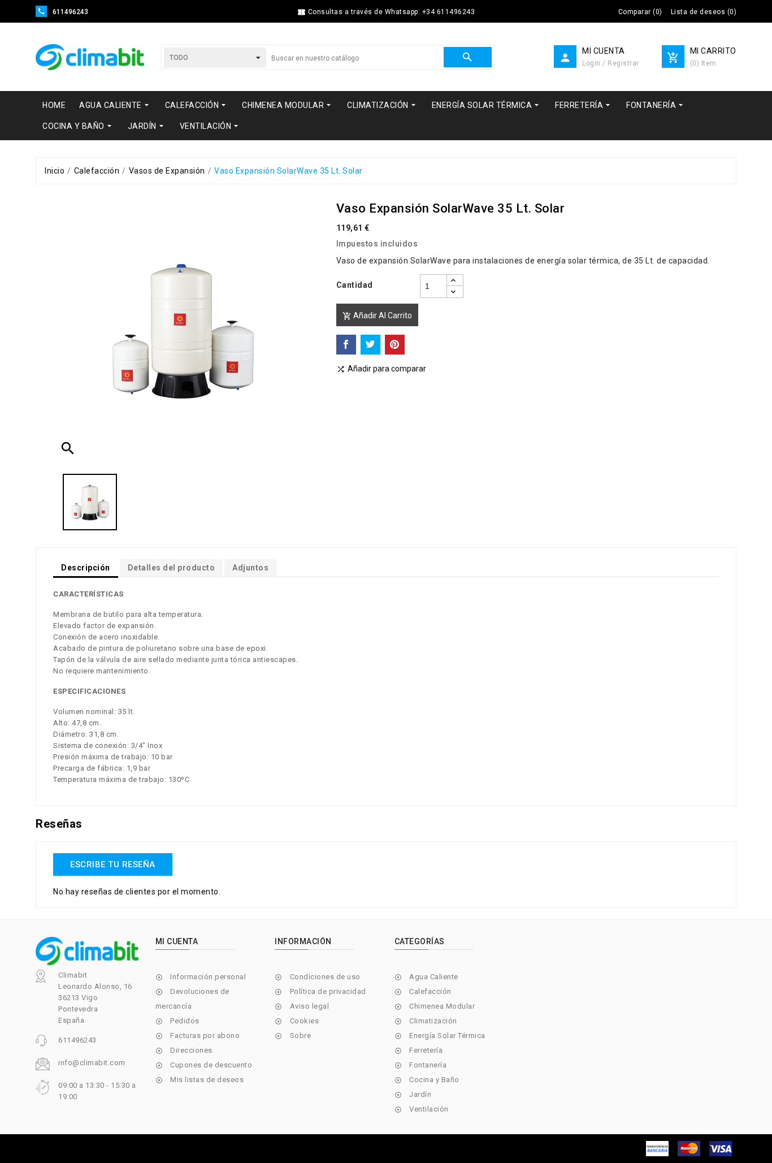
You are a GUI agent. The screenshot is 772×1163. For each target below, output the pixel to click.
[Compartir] (346, 344)
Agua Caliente (433, 976)
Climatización (433, 1021)
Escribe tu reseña (112, 864)
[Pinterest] (395, 344)
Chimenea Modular (442, 1006)
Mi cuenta (176, 941)
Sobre (300, 1035)
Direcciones (191, 1050)
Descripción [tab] (85, 567)
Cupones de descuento (211, 1065)
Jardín (420, 1094)
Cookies (304, 1021)
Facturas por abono (205, 1035)
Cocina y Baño (434, 1079)
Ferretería (426, 1050)
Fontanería (427, 1065)
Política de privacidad (328, 991)
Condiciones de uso (325, 976)
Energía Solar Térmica (447, 1035)
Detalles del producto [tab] (171, 567)
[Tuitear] (370, 344)
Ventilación (429, 1109)
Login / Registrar (610, 63)
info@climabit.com (91, 1062)
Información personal (208, 976)
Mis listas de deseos (207, 1079)
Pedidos (184, 1021)
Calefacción (430, 991)
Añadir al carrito (377, 316)
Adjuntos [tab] (250, 567)
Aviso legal (309, 1006)
